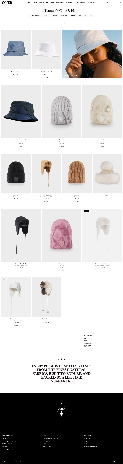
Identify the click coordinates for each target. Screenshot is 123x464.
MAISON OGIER (7, 435)
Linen (79, 15)
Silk (85, 15)
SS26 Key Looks (88, 335)
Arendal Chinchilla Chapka (102, 264)
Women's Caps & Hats (64, 392)
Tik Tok (85, 443)
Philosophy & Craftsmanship (9, 441)
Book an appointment (8, 449)
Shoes (85, 340)
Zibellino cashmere (7, 443)
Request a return (47, 446)
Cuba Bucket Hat (15, 71)
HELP (45, 435)
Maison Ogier (87, 347)
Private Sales (87, 345)
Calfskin (55, 15)
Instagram (86, 441)
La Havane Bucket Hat (46, 71)
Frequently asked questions (50, 438)
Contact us (87, 438)
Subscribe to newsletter (90, 446)
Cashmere (46, 15)
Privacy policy (47, 441)
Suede (91, 15)
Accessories (87, 342)
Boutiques (5, 446)
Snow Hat (61, 140)
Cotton (73, 15)
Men (85, 338)
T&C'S (44, 443)
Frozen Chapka (46, 319)
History (4, 438)
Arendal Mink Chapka (21, 264)
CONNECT (87, 435)
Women (86, 337)
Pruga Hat (107, 195)
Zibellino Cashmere (35, 15)
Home (55, 392)
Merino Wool (64, 15)
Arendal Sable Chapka (46, 195)
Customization (88, 343)
